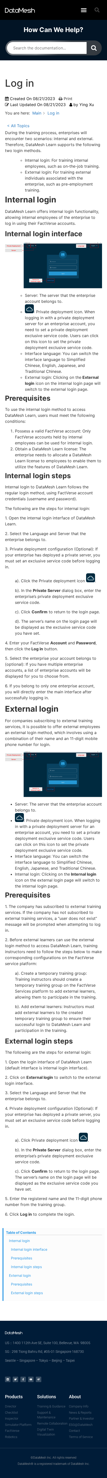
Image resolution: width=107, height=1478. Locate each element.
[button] (83, 10)
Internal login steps (26, 1267)
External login (20, 1275)
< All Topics (18, 125)
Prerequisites (21, 1258)
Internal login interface (29, 1249)
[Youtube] (31, 1379)
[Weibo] (38, 1379)
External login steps (27, 1293)
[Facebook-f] (23, 1379)
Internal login (19, 1241)
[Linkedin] (7, 1379)
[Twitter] (15, 1379)
